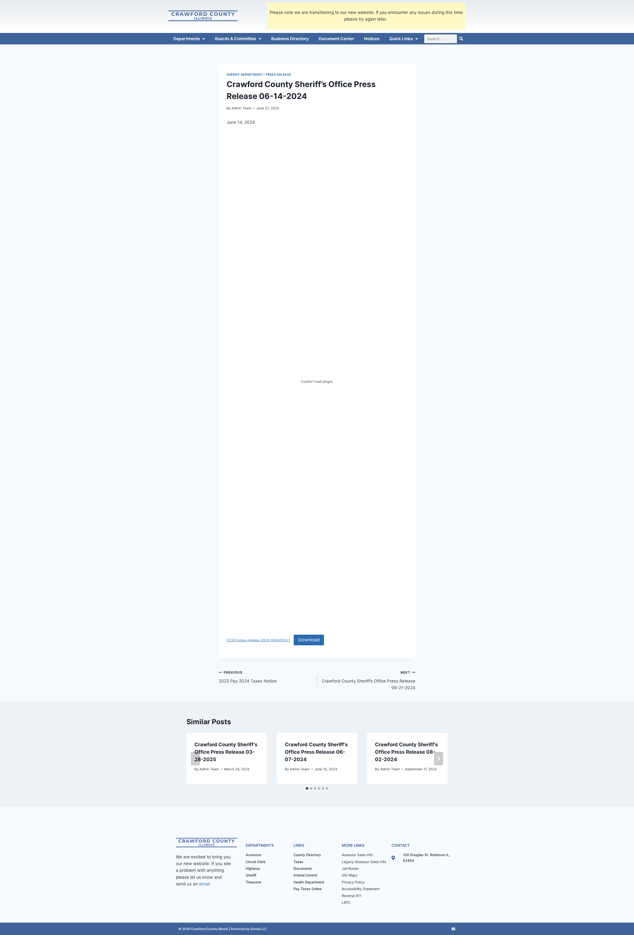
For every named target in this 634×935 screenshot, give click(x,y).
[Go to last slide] (195, 758)
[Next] (438, 758)
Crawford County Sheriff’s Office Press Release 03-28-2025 (225, 752)
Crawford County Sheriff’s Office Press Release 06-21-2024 (368, 680)
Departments (186, 38)
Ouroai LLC (258, 929)
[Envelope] (453, 929)
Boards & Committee (235, 38)
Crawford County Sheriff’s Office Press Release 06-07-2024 (316, 752)
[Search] (461, 38)
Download (308, 639)
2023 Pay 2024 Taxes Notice (248, 677)
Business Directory (290, 38)
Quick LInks (401, 38)
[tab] (307, 788)
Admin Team (241, 108)
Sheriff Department (245, 74)
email (204, 883)
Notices (371, 38)
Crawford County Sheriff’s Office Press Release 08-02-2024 (406, 752)
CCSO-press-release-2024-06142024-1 (258, 640)
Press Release (278, 74)
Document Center (336, 38)
